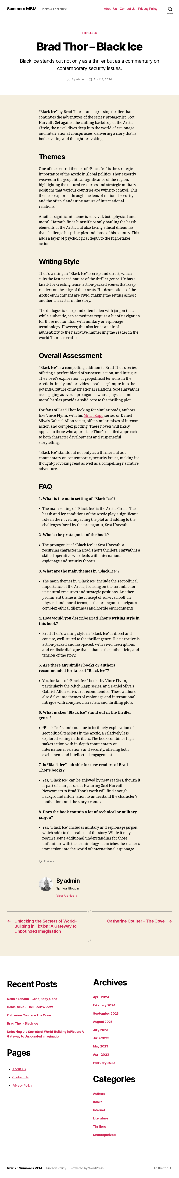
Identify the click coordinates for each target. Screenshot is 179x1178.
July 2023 (100, 1030)
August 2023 (103, 1022)
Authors (99, 1094)
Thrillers (89, 33)
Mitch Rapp (93, 415)
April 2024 (101, 997)
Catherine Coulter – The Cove (29, 1015)
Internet (99, 1110)
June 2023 (101, 1038)
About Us (110, 8)
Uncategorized (104, 1135)
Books (97, 1102)
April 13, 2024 (103, 79)
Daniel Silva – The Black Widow (30, 1007)
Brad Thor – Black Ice (22, 1023)
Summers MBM (22, 9)
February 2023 (104, 1063)
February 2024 (104, 1005)
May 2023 (100, 1046)
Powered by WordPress (87, 1168)
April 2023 (101, 1054)
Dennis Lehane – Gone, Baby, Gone (32, 999)
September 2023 (106, 1013)
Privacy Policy (147, 8)
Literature (100, 1118)
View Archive (66, 895)
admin (80, 79)
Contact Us (127, 8)
